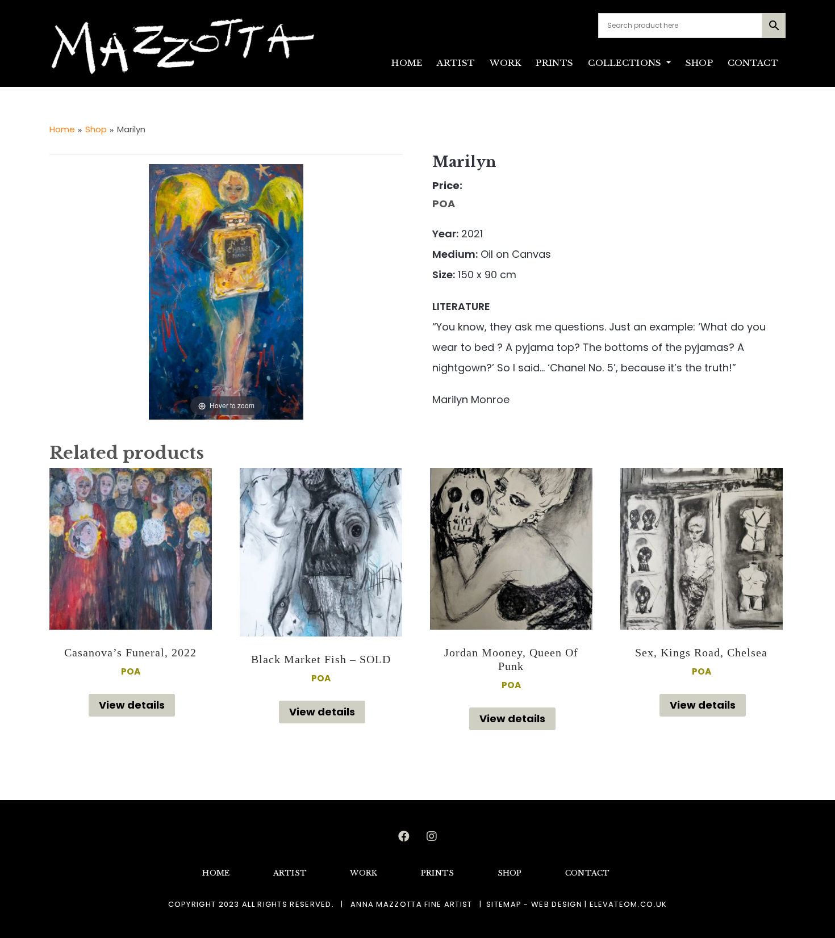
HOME (406, 62)
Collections (626, 62)
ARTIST (456, 62)
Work (505, 62)
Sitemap (503, 904)
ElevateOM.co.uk (628, 904)
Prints (554, 62)
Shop (699, 62)
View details (132, 705)
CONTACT (753, 62)
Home (62, 129)
